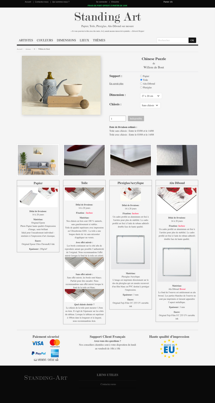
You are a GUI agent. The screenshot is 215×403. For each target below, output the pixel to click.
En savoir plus (116, 83)
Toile (145, 79)
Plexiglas (147, 87)
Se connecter (101, 2)
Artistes (26, 40)
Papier (145, 76)
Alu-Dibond (148, 83)
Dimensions (66, 40)
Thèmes (99, 40)
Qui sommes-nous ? (60, 2)
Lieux (84, 40)
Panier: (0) (168, 2)
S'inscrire (115, 2)
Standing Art (107, 16)
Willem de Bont (44, 49)
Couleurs (45, 40)
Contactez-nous (41, 2)
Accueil (28, 2)
